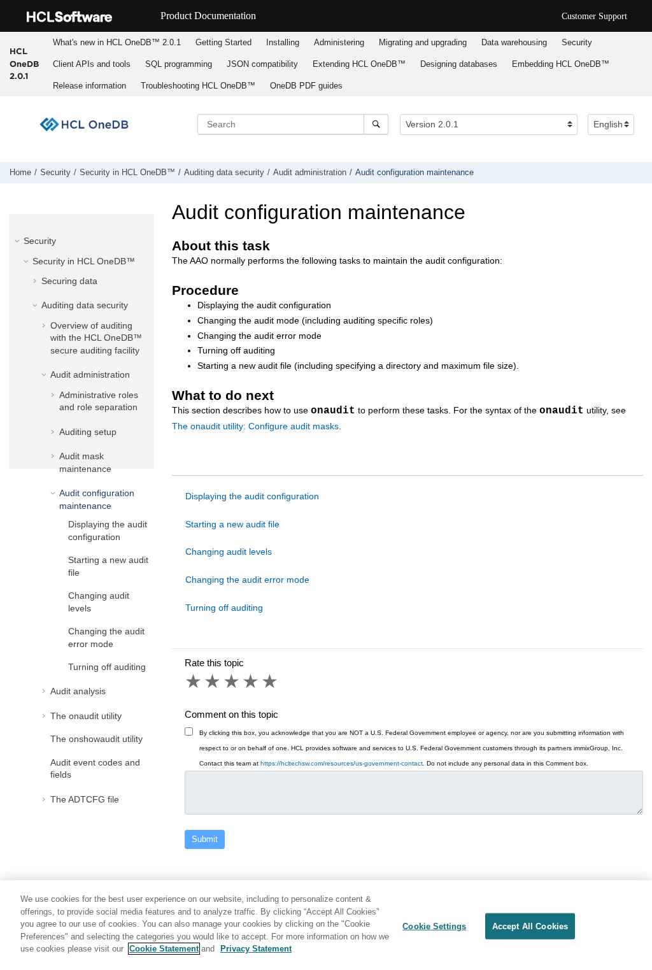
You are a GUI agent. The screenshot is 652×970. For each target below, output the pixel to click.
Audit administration (309, 172)
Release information (89, 85)
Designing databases (458, 64)
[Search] (376, 124)
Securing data (69, 281)
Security (577, 42)
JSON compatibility (262, 64)
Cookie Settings (434, 926)
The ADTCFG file (84, 799)
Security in (127, 172)
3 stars (232, 681)
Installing (282, 42)
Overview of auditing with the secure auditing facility (96, 337)
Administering (339, 42)
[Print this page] (642, 175)
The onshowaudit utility (96, 739)
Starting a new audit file (232, 524)
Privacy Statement (256, 948)
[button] (18, 241)
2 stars (213, 681)
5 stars (270, 681)
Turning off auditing (107, 667)
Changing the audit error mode (247, 579)
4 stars (251, 681)
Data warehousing (514, 42)
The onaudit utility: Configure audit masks (255, 426)
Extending (359, 64)
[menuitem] (116, 42)
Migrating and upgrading (423, 42)
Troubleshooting (198, 85)
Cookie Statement (164, 948)
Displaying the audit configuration (252, 496)
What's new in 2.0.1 (117, 42)
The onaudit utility (86, 716)
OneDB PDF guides (306, 85)
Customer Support (594, 16)
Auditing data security (224, 172)
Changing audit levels (228, 551)
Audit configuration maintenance (414, 172)
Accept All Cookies (530, 926)
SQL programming (178, 64)
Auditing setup (88, 432)
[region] (326, 925)
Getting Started (223, 42)
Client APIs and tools (92, 64)
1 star (194, 681)
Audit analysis (78, 691)
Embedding (560, 64)
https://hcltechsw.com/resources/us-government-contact (341, 763)
